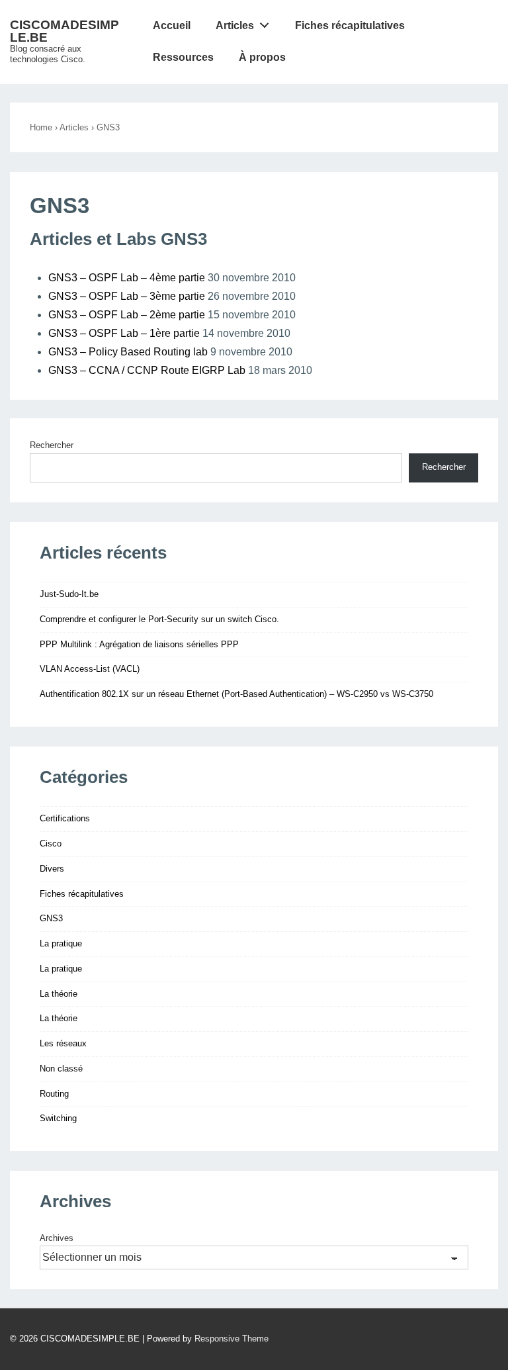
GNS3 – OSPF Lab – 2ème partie (126, 314)
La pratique (61, 943)
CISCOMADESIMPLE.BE (64, 31)
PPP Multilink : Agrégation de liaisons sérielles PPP (139, 644)
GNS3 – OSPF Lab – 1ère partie (124, 333)
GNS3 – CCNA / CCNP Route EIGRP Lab (146, 370)
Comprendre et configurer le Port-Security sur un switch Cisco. (159, 619)
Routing (54, 1094)
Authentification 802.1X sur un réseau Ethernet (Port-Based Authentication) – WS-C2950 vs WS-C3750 (236, 694)
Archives (56, 1238)
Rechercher (51, 445)
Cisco (51, 843)
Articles (235, 25)
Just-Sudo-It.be (69, 594)
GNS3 (51, 918)
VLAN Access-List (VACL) (90, 669)
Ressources (183, 57)
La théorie (58, 994)
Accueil (171, 25)
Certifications (65, 818)
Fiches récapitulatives (350, 25)
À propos (262, 57)
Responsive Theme (231, 1339)
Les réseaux (63, 1043)
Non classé (61, 1068)
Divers (52, 869)
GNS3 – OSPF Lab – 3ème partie (126, 296)
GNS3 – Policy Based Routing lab (128, 351)
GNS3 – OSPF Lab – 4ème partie (126, 277)
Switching (58, 1118)
